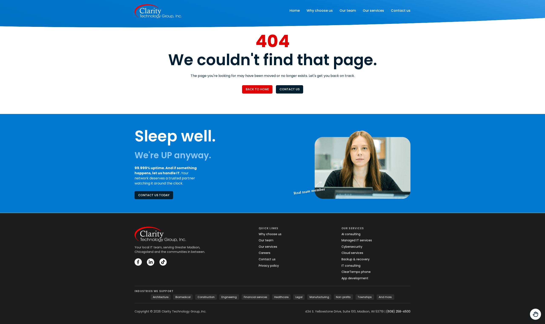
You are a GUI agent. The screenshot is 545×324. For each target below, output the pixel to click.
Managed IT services (356, 240)
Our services (373, 10)
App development (354, 278)
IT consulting (350, 266)
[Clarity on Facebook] (138, 262)
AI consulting (350, 234)
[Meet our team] (362, 163)
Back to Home (257, 89)
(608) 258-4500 (398, 311)
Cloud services (352, 253)
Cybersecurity (351, 247)
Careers (264, 253)
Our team (348, 10)
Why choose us (320, 10)
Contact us (400, 10)
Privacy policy (269, 266)
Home (295, 10)
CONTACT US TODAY (153, 195)
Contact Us (290, 89)
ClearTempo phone (356, 272)
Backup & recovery (355, 259)
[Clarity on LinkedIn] (150, 262)
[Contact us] (535, 314)
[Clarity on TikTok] (163, 262)
